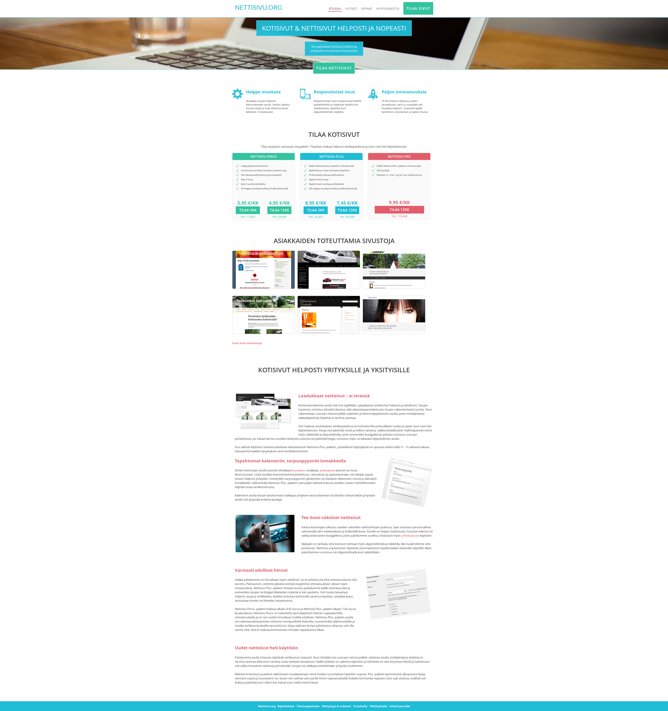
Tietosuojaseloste (308, 706)
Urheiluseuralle (399, 706)
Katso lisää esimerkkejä (247, 343)
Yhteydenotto (387, 9)
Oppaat (366, 9)
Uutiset (351, 9)
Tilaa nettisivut (334, 68)
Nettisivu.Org (258, 8)
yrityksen (300, 470)
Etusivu (335, 9)
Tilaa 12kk (279, 210)
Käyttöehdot (286, 706)
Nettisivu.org (266, 706)
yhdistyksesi (327, 470)
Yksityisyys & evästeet (336, 706)
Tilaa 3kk (248, 210)
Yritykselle (360, 706)
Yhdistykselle (378, 706)
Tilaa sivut (418, 8)
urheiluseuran (410, 535)
